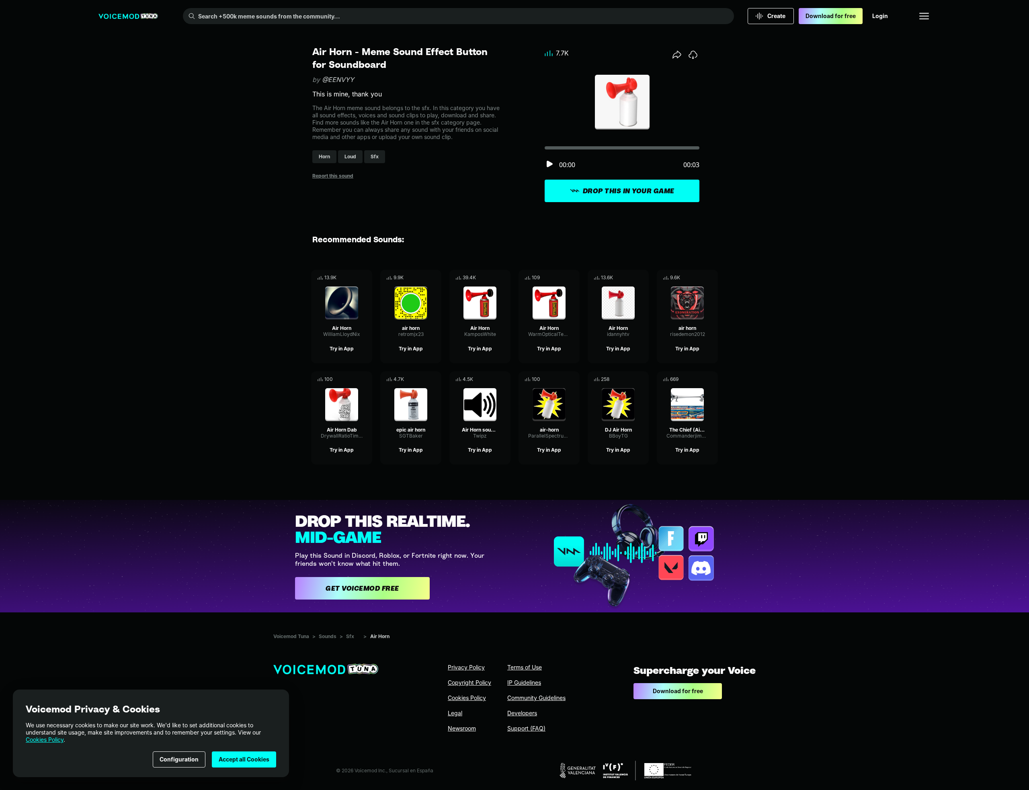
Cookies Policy (45, 739)
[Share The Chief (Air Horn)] (700, 379)
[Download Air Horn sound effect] (504, 379)
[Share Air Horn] (355, 277)
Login (880, 15)
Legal (455, 713)
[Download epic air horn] (435, 379)
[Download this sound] (693, 54)
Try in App (342, 349)
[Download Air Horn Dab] (366, 379)
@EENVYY (338, 80)
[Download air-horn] (573, 379)
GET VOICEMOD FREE (362, 588)
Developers (522, 713)
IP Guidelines (524, 682)
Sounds (327, 636)
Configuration (179, 759)
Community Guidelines (536, 697)
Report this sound (332, 176)
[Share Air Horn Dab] (355, 379)
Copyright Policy (469, 682)
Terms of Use (524, 667)
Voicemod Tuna (291, 636)
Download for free (831, 15)
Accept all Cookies (244, 759)
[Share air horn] (424, 277)
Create (776, 15)
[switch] (549, 164)
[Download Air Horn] (366, 277)
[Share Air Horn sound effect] (493, 379)
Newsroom (462, 728)
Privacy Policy (466, 667)
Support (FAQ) (526, 728)
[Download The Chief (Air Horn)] (712, 379)
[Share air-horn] (562, 379)
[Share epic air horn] (424, 379)
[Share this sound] (676, 54)
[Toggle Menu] (924, 16)
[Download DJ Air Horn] (643, 379)
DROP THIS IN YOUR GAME (628, 191)
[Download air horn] (435, 277)
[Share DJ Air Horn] (631, 379)
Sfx (350, 636)
